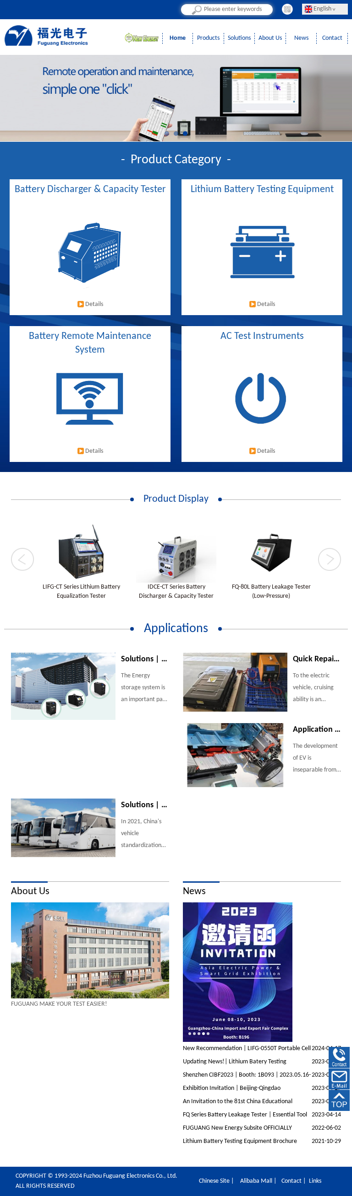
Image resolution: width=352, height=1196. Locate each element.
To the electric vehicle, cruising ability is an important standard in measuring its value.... (313, 689)
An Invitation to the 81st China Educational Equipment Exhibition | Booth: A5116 (262, 1103)
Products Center (208, 39)
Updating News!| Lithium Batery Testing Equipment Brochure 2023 (262, 1063)
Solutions (239, 38)
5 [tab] (208, 1033)
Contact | (293, 1181)
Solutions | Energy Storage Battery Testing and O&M (145, 659)
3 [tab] (187, 135)
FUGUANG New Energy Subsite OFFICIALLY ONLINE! (262, 1130)
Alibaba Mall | (258, 1181)
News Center (301, 39)
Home (178, 38)
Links (315, 1181)
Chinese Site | (216, 1181)
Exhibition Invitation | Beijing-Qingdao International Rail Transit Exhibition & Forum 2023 (262, 1090)
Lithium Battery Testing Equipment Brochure (262, 1141)
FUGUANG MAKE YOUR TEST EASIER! (59, 1004)
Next (312, 89)
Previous (39, 89)
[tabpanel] (90, 950)
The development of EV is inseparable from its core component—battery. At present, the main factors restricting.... (316, 759)
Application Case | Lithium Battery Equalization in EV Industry (317, 729)
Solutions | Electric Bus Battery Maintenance (145, 805)
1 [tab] (169, 135)
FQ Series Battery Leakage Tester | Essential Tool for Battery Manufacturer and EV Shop (262, 1116)
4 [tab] (203, 1033)
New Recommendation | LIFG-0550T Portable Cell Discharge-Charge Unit (262, 1050)
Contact (332, 38)
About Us (270, 38)
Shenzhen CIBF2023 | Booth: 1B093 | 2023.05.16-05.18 (262, 1077)
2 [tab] (178, 135)
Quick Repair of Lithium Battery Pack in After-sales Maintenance (317, 659)
